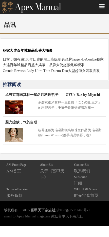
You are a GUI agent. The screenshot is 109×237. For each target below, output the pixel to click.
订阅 (80, 180)
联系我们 (82, 168)
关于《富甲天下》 (52, 171)
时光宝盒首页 (86, 192)
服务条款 (17, 192)
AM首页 (16, 168)
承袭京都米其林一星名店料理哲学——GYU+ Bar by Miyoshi (52, 94)
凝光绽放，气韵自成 (21, 122)
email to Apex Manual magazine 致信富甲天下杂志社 (43, 216)
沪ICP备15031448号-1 (73, 210)
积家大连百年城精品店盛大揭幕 (27, 50)
